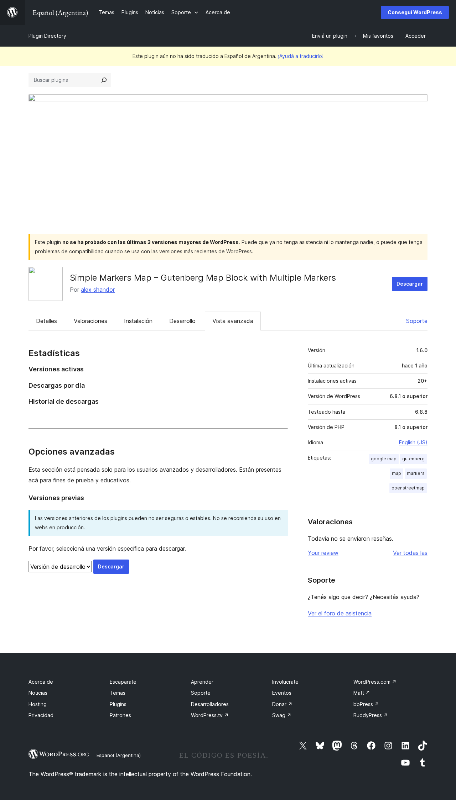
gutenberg (413, 458)
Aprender (202, 682)
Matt (361, 693)
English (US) (413, 442)
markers (416, 473)
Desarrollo (182, 320)
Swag (281, 715)
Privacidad (40, 715)
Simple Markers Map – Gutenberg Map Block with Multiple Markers (203, 277)
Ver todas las (410, 552)
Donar (282, 704)
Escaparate (123, 682)
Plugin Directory (47, 36)
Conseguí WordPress (415, 12)
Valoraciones (90, 320)
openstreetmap (408, 488)
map (396, 473)
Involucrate (285, 682)
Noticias (37, 693)
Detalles (46, 320)
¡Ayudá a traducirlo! (300, 56)
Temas (117, 693)
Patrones (120, 715)
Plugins (118, 704)
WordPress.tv (210, 715)
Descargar (410, 284)
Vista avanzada (232, 320)
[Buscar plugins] (104, 80)
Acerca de (40, 682)
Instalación (138, 320)
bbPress (366, 704)
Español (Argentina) (119, 755)
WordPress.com (375, 682)
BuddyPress (370, 715)
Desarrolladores (210, 704)
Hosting (37, 704)
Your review (323, 552)
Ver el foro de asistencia (340, 613)
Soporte (417, 320)
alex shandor (98, 289)
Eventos (281, 693)
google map (384, 458)
